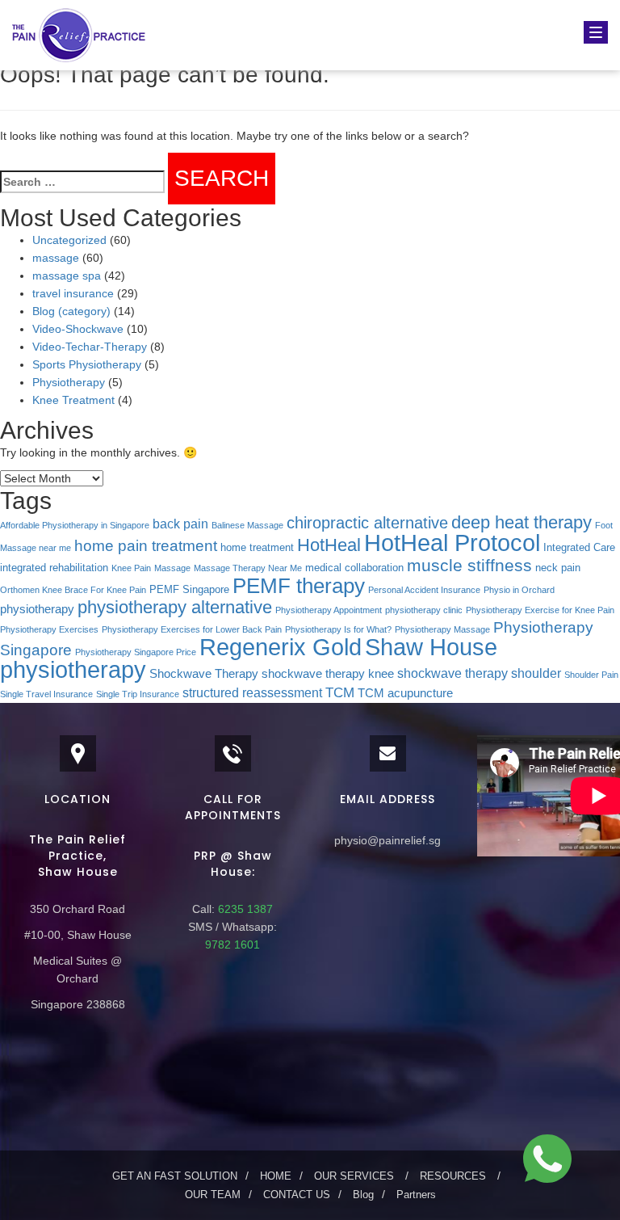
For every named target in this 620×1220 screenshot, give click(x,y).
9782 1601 (232, 944)
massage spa (66, 275)
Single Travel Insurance (46, 694)
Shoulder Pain (591, 674)
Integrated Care (579, 547)
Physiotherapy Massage (442, 629)
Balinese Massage (247, 525)
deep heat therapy (521, 522)
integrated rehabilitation (54, 568)
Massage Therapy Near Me (248, 568)
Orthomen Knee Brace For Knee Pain (73, 590)
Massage (172, 568)
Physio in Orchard (519, 590)
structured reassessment (252, 692)
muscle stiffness (469, 565)
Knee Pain (131, 568)
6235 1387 (244, 908)
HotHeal (329, 545)
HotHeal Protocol (452, 542)
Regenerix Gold (280, 647)
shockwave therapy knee (328, 673)
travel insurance (73, 293)
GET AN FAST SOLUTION (174, 1176)
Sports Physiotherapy (86, 364)
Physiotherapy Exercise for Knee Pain (540, 610)
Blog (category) (71, 311)
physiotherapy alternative (175, 607)
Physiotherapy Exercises (49, 629)
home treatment (257, 547)
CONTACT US (296, 1194)
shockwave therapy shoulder (479, 673)
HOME (275, 1176)
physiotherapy (37, 609)
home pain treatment (145, 545)
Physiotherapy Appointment (328, 610)
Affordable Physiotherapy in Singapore (74, 525)
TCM (339, 692)
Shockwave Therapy (203, 673)
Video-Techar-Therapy (89, 346)
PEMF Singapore (189, 589)
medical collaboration (354, 568)
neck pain (557, 568)
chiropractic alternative (367, 523)
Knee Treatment (73, 399)
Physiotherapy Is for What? (338, 629)
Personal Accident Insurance (424, 590)
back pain (180, 523)
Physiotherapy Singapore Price (135, 652)
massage (55, 257)
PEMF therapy (298, 586)
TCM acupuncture (405, 693)
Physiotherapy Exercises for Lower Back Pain (192, 629)
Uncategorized (69, 239)
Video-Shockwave (78, 328)
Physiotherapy (68, 382)
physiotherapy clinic (424, 610)
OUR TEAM (213, 1194)
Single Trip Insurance (137, 694)
